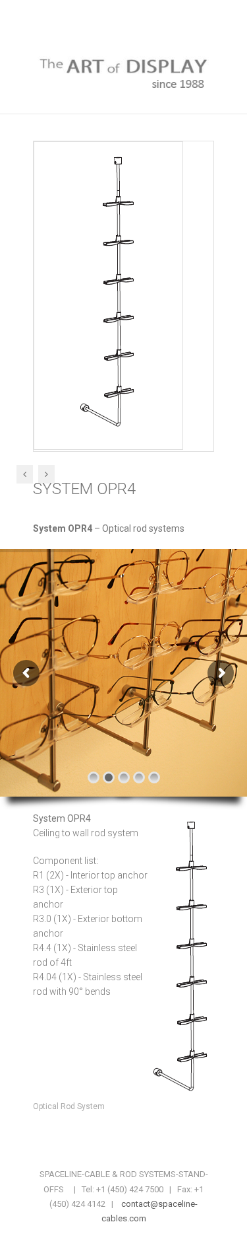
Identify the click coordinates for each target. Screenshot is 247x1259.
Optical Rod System (69, 1106)
